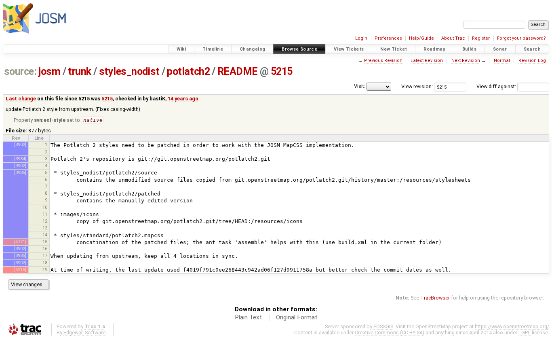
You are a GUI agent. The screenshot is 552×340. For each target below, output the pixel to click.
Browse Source (299, 49)
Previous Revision (383, 60)
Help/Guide (421, 38)
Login (361, 38)
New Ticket (393, 49)
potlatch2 (188, 71)
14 (44, 235)
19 (44, 269)
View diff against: (496, 86)
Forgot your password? (521, 38)
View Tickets (349, 49)
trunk (79, 71)
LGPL (524, 332)
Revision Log (532, 60)
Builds (469, 49)
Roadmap (434, 49)
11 (44, 214)
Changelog (252, 49)
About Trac (453, 38)
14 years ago (183, 99)
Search (532, 49)
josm (49, 71)
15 (44, 241)
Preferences (388, 38)
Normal (502, 60)
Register (481, 38)
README (237, 71)
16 (44, 248)
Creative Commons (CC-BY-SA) (389, 332)
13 (44, 228)
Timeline (212, 49)
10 (44, 207)
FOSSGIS (383, 326)
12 (44, 221)
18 (44, 263)
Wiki (181, 49)
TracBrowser (435, 298)
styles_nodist (129, 71)
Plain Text (248, 317)
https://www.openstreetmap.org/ (512, 326)
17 (44, 255)
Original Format (296, 317)
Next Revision (465, 60)
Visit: (359, 86)
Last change (21, 99)
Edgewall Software (84, 332)
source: (20, 71)
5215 (282, 71)
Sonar (500, 49)
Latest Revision (427, 60)
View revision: (417, 86)
